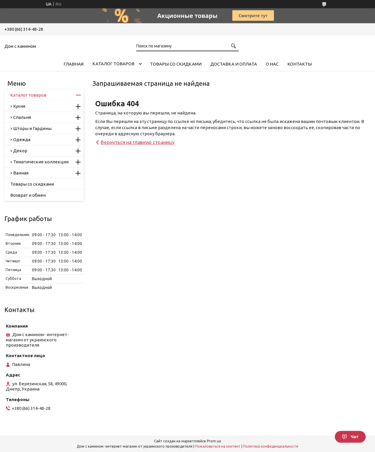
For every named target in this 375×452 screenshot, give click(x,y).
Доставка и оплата (233, 63)
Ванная (20, 172)
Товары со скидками (176, 63)
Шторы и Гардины (32, 128)
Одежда (21, 139)
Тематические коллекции (41, 161)
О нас (272, 63)
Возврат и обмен (28, 195)
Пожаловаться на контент (218, 446)
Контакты (299, 63)
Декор (20, 150)
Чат (355, 436)
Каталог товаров (113, 63)
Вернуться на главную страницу (137, 142)
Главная (73, 63)
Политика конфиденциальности (270, 446)
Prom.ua (214, 441)
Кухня (19, 106)
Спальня (22, 117)
